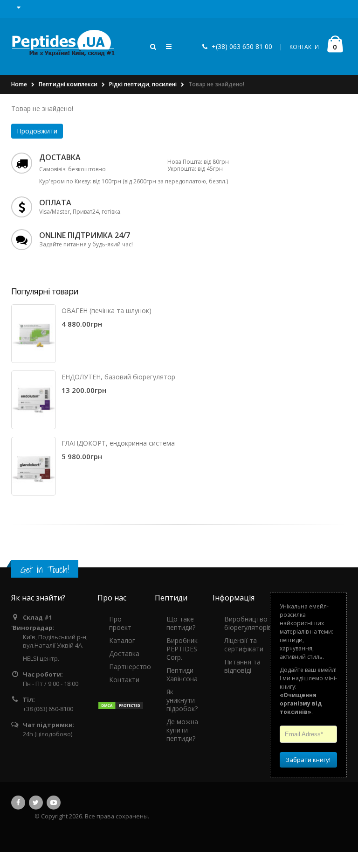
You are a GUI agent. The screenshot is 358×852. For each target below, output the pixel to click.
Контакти (124, 679)
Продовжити (37, 130)
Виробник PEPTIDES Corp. (182, 649)
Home (19, 84)
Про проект (120, 623)
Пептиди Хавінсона (182, 674)
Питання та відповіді (242, 666)
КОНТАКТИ (304, 47)
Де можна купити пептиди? (182, 730)
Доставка (124, 653)
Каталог (122, 640)
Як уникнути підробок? (182, 700)
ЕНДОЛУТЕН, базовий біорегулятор (118, 376)
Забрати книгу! (308, 759)
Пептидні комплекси (68, 84)
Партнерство (130, 666)
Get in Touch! (45, 569)
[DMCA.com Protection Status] (120, 705)
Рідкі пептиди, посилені (143, 84)
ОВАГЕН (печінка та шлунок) (106, 310)
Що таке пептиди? (180, 623)
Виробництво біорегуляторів (248, 623)
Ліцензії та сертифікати (243, 644)
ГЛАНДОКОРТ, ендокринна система (118, 443)
